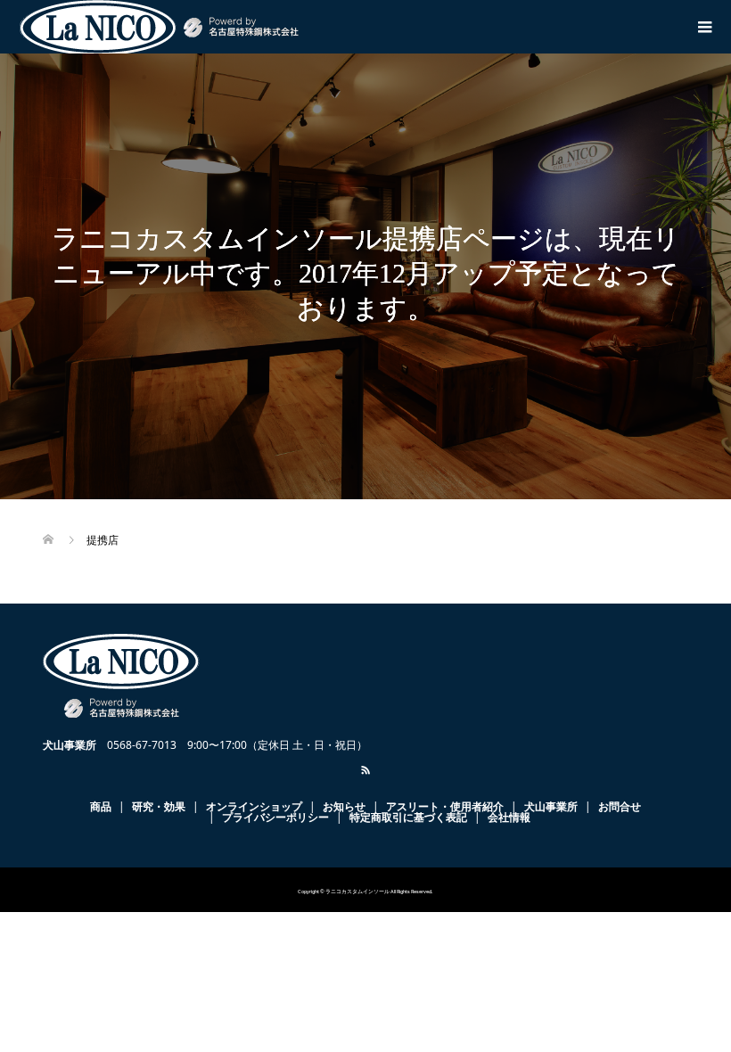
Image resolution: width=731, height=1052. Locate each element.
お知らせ (344, 806)
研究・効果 (158, 806)
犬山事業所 (551, 806)
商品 (100, 806)
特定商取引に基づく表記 (408, 817)
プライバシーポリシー (275, 817)
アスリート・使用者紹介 (445, 806)
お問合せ (619, 806)
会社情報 (509, 817)
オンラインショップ (254, 806)
